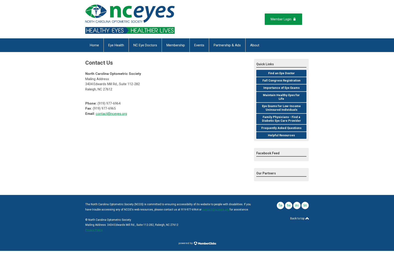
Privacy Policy (94, 230)
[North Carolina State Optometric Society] (130, 19)
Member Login (281, 19)
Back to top (297, 218)
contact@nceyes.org (111, 114)
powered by (186, 243)
